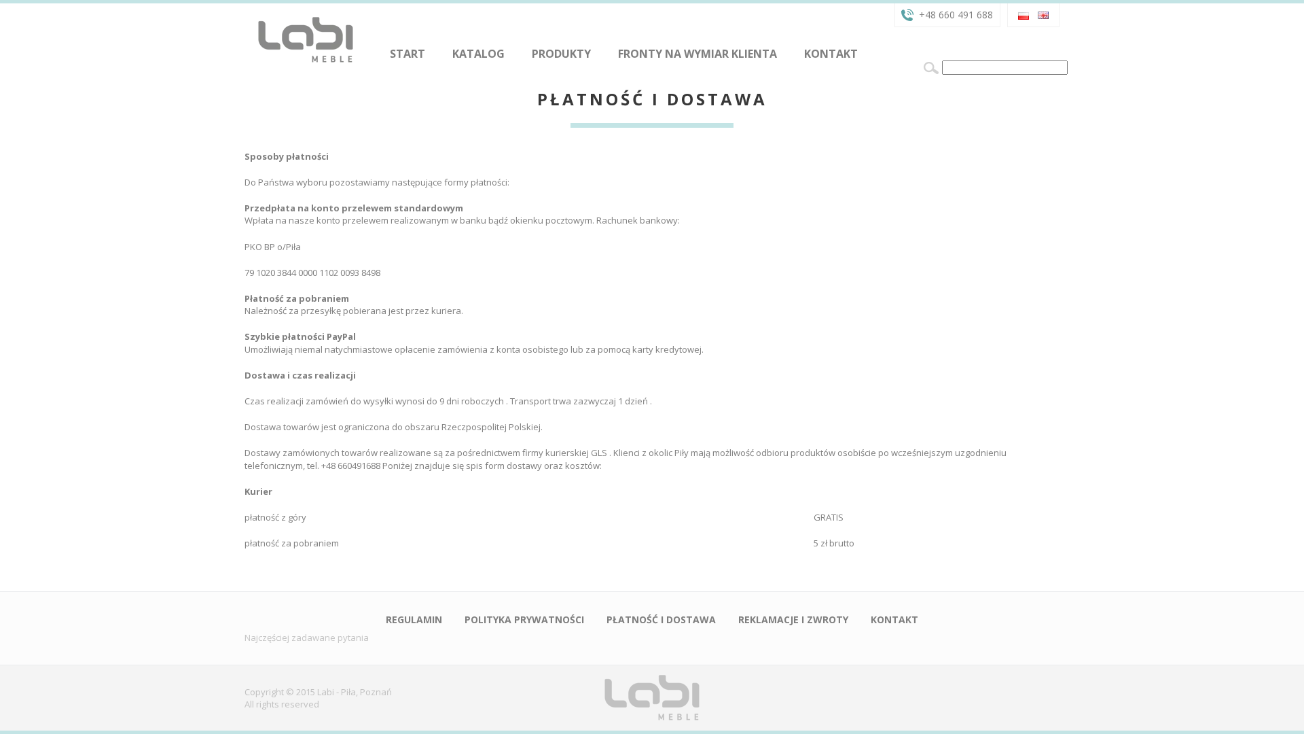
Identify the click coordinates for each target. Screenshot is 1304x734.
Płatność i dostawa (661, 619)
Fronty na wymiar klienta (697, 53)
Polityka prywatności (524, 619)
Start (407, 53)
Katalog (478, 53)
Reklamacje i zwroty (793, 619)
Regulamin (414, 619)
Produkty (561, 53)
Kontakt (831, 53)
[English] (1043, 14)
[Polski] (1023, 14)
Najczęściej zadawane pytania (306, 637)
